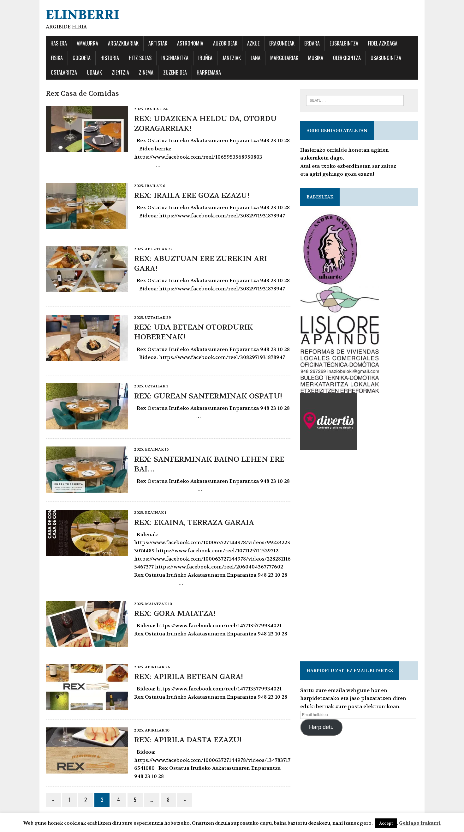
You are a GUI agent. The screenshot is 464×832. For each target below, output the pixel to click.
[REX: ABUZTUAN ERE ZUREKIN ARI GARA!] (87, 288)
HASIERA (59, 43)
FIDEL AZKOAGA (382, 43)
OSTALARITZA (64, 72)
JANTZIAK (231, 58)
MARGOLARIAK (284, 58)
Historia (109, 58)
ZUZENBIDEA (175, 72)
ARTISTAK (157, 43)
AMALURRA (87, 43)
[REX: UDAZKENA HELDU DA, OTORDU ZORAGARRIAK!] (87, 148)
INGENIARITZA (174, 58)
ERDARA (312, 43)
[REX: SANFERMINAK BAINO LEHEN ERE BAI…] (87, 488)
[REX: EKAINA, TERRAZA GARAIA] (87, 552)
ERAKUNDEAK (281, 43)
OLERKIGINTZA (347, 58)
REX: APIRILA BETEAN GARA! (188, 677)
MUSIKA (315, 58)
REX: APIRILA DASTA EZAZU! (188, 740)
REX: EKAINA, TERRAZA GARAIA (194, 522)
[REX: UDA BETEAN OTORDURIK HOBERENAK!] (87, 356)
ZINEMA (146, 72)
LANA (255, 58)
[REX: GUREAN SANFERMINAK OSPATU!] (87, 425)
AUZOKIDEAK (225, 43)
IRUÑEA (205, 58)
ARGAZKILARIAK (123, 43)
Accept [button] (386, 823)
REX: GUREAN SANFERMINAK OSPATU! (208, 396)
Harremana (209, 72)
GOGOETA (82, 58)
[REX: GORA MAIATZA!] (87, 643)
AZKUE (253, 43)
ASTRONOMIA (190, 43)
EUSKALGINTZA (344, 43)
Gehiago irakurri (420, 823)
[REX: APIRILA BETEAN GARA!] (87, 706)
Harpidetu (321, 727)
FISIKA (57, 58)
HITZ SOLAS (140, 58)
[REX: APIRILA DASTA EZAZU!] (87, 769)
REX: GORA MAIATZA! (175, 613)
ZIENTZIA (120, 72)
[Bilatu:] (355, 100)
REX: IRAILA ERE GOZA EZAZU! (191, 195)
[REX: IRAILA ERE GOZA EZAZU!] (87, 225)
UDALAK (94, 72)
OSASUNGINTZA (386, 58)
